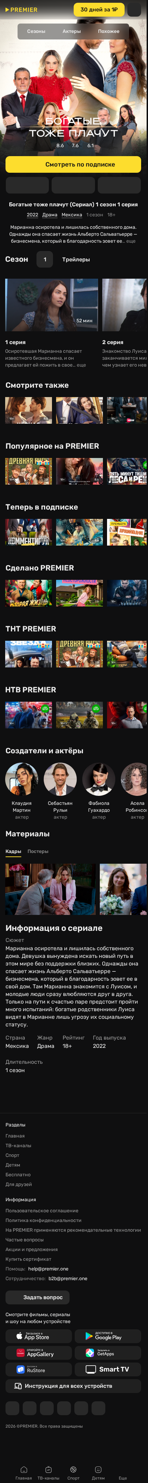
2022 (32, 215)
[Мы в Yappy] (98, 1408)
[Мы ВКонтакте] (29, 1408)
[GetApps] (108, 1353)
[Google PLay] (108, 1336)
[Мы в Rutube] (81, 1408)
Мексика (72, 215)
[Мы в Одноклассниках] (47, 1408)
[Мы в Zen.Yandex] (64, 1408)
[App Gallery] (39, 1353)
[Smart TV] (108, 1369)
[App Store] (39, 1336)
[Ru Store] (39, 1369)
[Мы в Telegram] (12, 1408)
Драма (49, 215)
